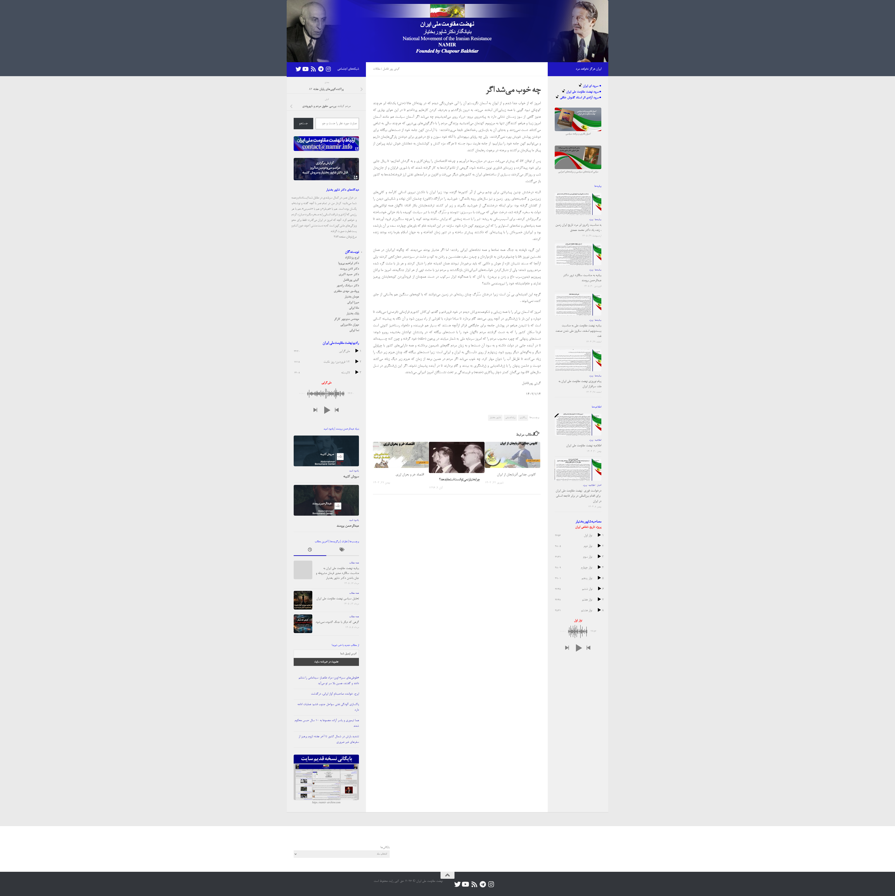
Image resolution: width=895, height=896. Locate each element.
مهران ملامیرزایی (349, 325)
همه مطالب (354, 563)
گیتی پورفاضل (351, 280)
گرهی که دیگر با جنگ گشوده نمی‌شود (337, 622)
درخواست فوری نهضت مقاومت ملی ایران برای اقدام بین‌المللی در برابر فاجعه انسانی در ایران (578, 496)
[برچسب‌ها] (342, 551)
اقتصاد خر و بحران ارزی (410, 475)
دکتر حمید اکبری (349, 274)
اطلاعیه (598, 440)
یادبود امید (354, 471)
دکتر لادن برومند (349, 269)
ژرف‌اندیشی (510, 417)
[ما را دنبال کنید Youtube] (306, 69)
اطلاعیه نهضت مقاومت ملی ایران (583, 445)
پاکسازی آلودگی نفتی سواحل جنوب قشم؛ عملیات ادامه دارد (328, 707)
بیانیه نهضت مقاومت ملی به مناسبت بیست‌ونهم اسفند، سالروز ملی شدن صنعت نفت (578, 331)
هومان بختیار (351, 297)
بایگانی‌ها (385, 847)
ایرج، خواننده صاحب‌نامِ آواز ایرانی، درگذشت (335, 694)
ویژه (591, 219)
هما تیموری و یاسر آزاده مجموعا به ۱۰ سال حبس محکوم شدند (327, 723)
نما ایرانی (354, 330)
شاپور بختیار (495, 417)
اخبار (599, 485)
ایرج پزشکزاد (352, 257)
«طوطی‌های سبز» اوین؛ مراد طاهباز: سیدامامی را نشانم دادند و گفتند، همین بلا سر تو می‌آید (329, 680)
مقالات (376, 69)
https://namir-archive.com (326, 802)
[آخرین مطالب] (310, 551)
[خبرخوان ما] (313, 69)
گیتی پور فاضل (391, 69)
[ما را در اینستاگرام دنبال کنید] (328, 69)
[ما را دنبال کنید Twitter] (298, 69)
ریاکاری (523, 417)
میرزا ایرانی (353, 302)
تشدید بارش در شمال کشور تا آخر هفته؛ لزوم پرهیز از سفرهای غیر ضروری (329, 739)
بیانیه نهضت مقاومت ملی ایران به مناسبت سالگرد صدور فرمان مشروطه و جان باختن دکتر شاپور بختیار (337, 573)
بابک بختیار (352, 313)
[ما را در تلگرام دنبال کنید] (321, 69)
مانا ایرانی (354, 308)
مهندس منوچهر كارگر (346, 319)
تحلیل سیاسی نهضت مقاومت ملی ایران (337, 598)
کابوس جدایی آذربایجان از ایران (516, 475)
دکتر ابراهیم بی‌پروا (348, 263)
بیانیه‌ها (598, 219)
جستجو (303, 124)
